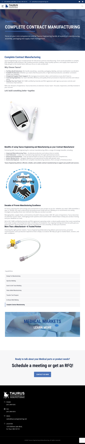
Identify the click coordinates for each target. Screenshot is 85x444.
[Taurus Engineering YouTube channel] (79, 1)
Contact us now (42, 374)
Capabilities (10, 21)
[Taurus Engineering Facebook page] (82, 1)
